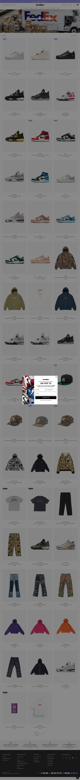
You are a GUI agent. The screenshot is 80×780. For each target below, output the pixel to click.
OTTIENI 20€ (45, 397)
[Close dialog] (56, 377)
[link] (46, 379)
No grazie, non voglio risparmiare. (46, 400)
